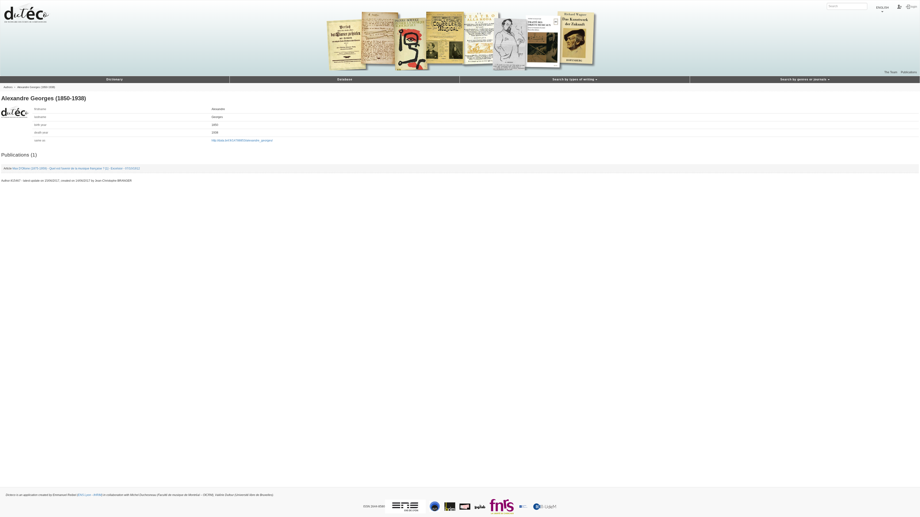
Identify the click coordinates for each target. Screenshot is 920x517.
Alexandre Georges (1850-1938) (36, 87)
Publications (909, 72)
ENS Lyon (84, 495)
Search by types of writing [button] (573, 79)
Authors (8, 87)
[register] (899, 6)
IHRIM (97, 495)
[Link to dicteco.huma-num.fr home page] (27, 12)
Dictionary (114, 79)
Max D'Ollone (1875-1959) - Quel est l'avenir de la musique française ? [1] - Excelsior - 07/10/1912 (76, 168)
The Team (890, 72)
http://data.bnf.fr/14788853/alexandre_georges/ (242, 140)
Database (344, 79)
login (914, 6)
